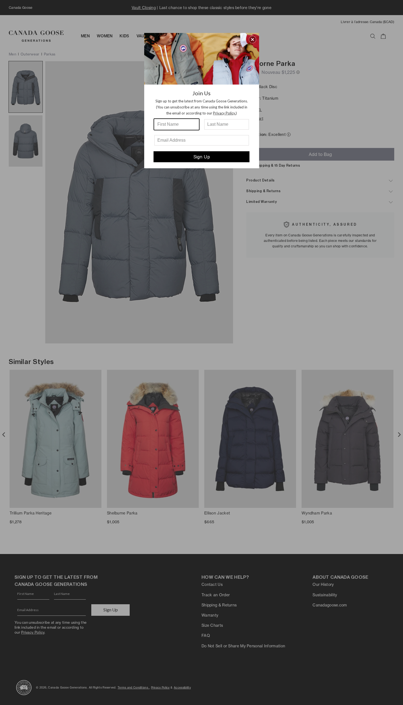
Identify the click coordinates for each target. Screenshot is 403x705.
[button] (252, 39)
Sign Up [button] (201, 157)
